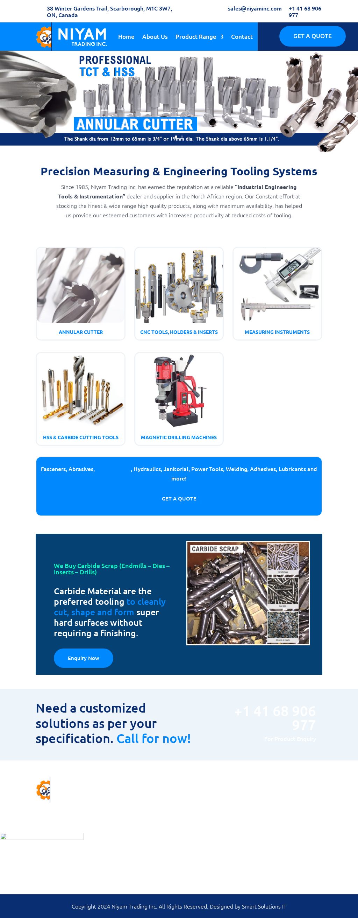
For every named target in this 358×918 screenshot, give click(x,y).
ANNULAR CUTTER (131, 802)
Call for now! (153, 738)
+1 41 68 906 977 (305, 11)
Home (126, 37)
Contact (242, 37)
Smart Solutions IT (264, 906)
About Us (155, 37)
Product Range (196, 37)
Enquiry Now (83, 657)
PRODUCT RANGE (204, 821)
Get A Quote (312, 36)
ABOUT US (195, 812)
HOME (190, 802)
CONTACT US (198, 831)
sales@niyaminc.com (255, 8)
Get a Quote (179, 498)
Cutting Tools (113, 468)
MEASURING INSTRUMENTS (141, 831)
